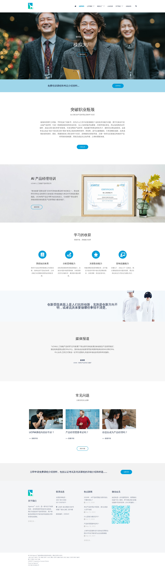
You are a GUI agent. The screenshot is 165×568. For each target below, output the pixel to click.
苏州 (55, 557)
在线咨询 (128, 6)
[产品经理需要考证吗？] (82, 419)
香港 (42, 557)
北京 (32, 557)
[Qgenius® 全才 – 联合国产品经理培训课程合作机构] (31, 6)
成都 (58, 557)
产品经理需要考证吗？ (77, 432)
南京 (68, 557)
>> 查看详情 (33, 438)
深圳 (36, 557)
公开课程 (89, 6)
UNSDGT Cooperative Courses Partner (38, 561)
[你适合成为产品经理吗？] (119, 419)
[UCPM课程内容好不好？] (46, 419)
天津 (71, 557)
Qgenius (34, 555)
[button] (136, 6)
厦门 (29, 559)
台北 (49, 557)
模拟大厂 (100, 6)
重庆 (52, 557)
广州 (39, 557)
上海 (29, 557)
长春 (39, 559)
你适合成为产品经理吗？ (114, 432)
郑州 (75, 557)
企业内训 (110, 6)
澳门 (45, 557)
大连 (36, 559)
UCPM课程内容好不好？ (41, 432)
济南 (32, 559)
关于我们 (118, 6)
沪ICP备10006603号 (33, 565)
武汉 (65, 557)
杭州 (62, 557)
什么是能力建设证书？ (91, 517)
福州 (78, 557)
